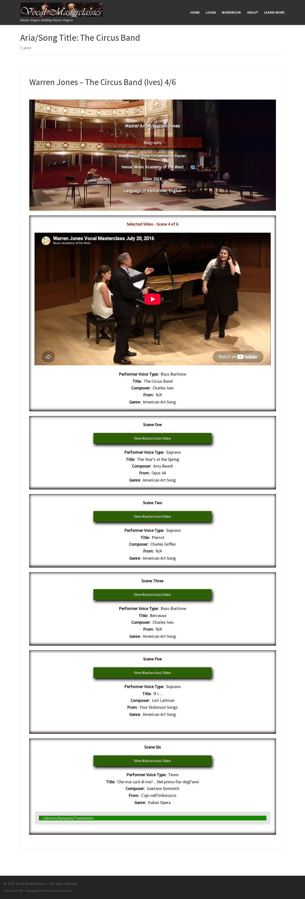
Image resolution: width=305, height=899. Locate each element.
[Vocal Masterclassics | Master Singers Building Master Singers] (61, 8)
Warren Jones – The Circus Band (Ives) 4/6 (102, 82)
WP (21, 890)
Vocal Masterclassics (31, 884)
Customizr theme (61, 890)
